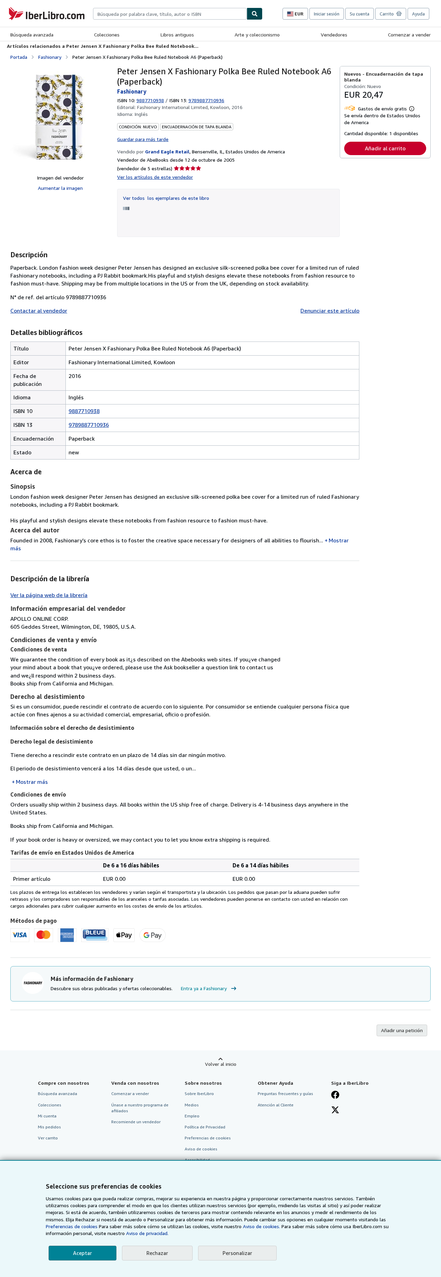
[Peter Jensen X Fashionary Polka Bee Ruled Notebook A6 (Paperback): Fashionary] (60, 117)
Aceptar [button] (82, 1253)
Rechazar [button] (157, 1253)
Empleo (192, 1115)
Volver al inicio (220, 1064)
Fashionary (49, 57)
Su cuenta (359, 14)
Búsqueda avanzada (31, 34)
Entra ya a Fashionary (204, 988)
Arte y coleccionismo (257, 34)
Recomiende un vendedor (136, 1121)
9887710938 (150, 100)
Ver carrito (48, 1137)
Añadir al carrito (385, 148)
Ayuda (418, 14)
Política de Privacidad (205, 1126)
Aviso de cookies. (261, 1226)
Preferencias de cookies (72, 1226)
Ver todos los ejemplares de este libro (166, 198)
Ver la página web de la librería (49, 595)
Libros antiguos (177, 34)
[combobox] (170, 14)
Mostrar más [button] (32, 781)
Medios (192, 1104)
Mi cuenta (47, 1115)
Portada (18, 57)
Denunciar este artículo (329, 310)
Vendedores (334, 34)
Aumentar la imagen (60, 188)
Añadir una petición (402, 1030)
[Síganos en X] (335, 1110)
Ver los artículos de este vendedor (155, 177)
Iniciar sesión (326, 14)
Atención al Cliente (276, 1104)
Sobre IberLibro (199, 1093)
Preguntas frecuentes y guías (285, 1093)
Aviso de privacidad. (147, 1233)
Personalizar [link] (237, 1253)
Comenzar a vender (409, 34)
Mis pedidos (49, 1126)
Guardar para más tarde (142, 139)
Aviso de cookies (201, 1148)
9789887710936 (89, 424)
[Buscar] (254, 14)
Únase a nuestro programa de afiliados (139, 1107)
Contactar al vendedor (38, 310)
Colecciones (107, 34)
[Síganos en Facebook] (335, 1095)
